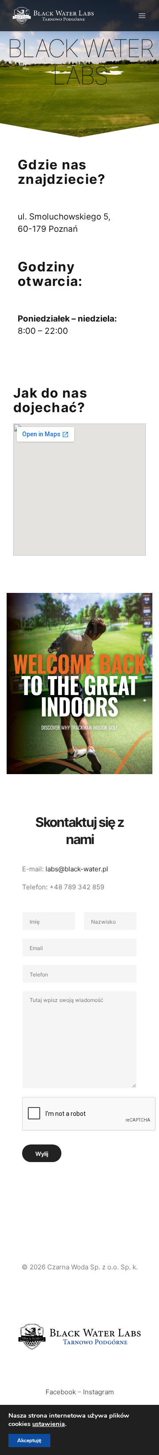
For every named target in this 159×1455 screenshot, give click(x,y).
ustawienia (48, 1424)
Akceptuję (29, 1440)
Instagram (98, 1392)
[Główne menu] (142, 16)
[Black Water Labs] (53, 15)
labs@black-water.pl (76, 869)
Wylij (41, 1153)
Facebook (60, 1392)
